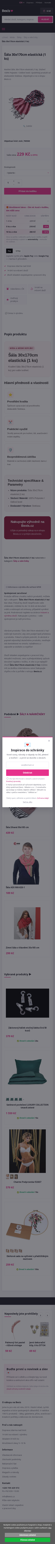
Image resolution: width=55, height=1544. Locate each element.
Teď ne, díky (27, 802)
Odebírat (27, 772)
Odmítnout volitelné (27, 1535)
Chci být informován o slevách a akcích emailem (25, 780)
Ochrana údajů (43, 798)
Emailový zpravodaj (13, 781)
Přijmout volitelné (27, 1540)
